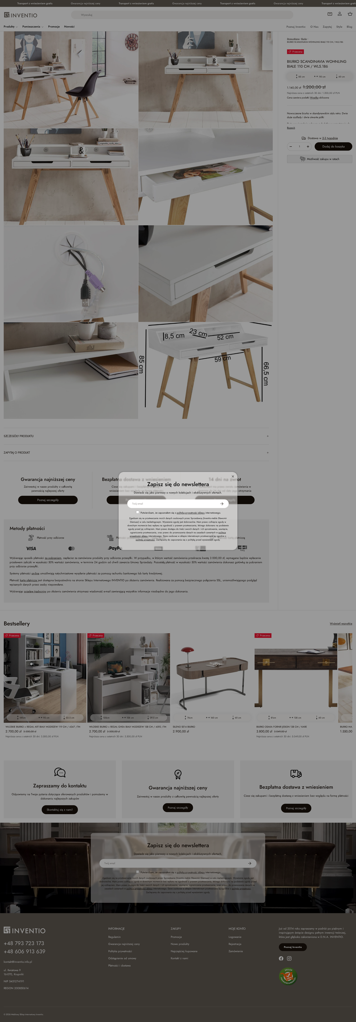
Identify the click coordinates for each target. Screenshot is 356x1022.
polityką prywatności (145, 539)
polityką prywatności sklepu (191, 513)
